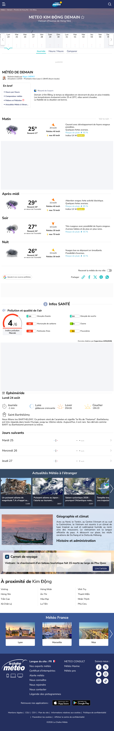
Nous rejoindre (37, 684)
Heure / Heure (56, 51)
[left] (3, 39)
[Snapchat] (98, 674)
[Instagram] (105, 674)
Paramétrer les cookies (42, 717)
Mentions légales (15, 712)
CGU (27, 712)
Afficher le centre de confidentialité (69, 717)
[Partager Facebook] (89, 277)
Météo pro (70, 670)
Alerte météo (36, 675)
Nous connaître (37, 680)
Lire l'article (101, 568)
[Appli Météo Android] (81, 703)
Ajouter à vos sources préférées (19, 277)
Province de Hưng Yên (21, 10)
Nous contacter (37, 689)
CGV (34, 712)
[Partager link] (83, 277)
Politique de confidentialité (94, 712)
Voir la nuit (104, 119)
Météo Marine (72, 666)
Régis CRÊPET (29, 76)
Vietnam (9, 10)
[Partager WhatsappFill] (107, 277)
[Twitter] (105, 667)
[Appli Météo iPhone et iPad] (61, 703)
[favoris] (82, 17)
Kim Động (33, 10)
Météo (3, 10)
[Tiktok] (105, 681)
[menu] (4, 4)
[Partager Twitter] (95, 277)
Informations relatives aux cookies (66, 712)
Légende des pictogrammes (45, 694)
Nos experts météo (40, 666)
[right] (111, 39)
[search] (109, 4)
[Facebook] (98, 667)
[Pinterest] (98, 681)
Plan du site (43, 712)
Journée (41, 51)
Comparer (72, 51)
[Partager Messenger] (101, 277)
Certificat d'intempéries (42, 670)
